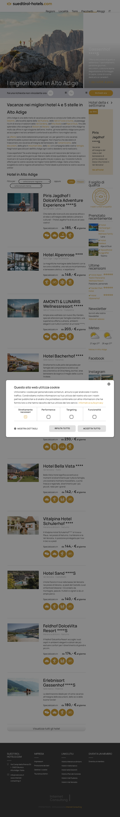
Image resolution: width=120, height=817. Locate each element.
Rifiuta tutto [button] (62, 428)
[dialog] (60, 408)
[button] (26, 428)
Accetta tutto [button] (91, 428)
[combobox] (108, 383)
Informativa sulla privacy (91, 402)
